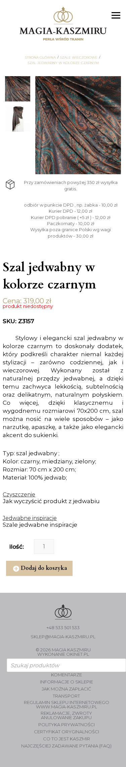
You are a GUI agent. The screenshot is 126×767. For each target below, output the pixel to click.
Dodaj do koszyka (44, 568)
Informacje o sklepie (66, 682)
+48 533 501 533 (63, 627)
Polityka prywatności (66, 725)
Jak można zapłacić (66, 689)
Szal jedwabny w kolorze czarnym (63, 63)
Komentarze (66, 675)
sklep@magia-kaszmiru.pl (63, 637)
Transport (66, 696)
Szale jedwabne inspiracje (40, 524)
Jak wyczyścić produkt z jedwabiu (51, 501)
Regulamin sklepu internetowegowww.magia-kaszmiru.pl (66, 704)
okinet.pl (77, 654)
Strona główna (40, 58)
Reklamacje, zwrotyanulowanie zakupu (66, 715)
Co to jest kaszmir (66, 739)
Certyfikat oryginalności (66, 732)
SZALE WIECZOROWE (78, 58)
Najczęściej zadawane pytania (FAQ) (66, 746)
